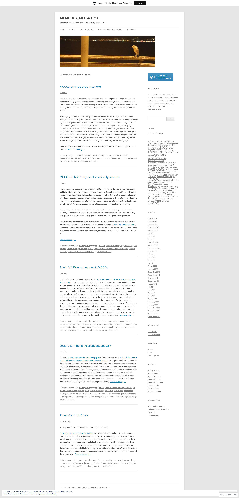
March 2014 (152, 266)
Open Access (95, 394)
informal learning (170, 171)
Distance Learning (97, 391)
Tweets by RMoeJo (155, 133)
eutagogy (120, 324)
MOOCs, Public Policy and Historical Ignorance (89, 177)
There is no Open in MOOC (158, 106)
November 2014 (154, 242)
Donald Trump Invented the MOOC (161, 103)
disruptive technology (158, 158)
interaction (71, 394)
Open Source (106, 394)
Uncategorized (84, 155)
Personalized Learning (114, 327)
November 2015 (154, 227)
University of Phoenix (79, 252)
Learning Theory (171, 174)
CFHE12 (172, 145)
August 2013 (152, 284)
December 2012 (154, 308)
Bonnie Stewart (154, 373)
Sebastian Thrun (154, 192)
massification (162, 177)
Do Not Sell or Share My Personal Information (93, 487)
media (169, 177)
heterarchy (79, 463)
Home (62, 30)
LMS (77, 394)
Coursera (126, 460)
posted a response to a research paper (83, 358)
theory (168, 195)
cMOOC (62, 324)
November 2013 (154, 275)
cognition (171, 148)
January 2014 (153, 269)
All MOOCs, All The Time (79, 18)
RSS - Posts (152, 332)
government (82, 249)
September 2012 (154, 317)
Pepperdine (116, 394)
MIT (174, 177)
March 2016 (152, 221)
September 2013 (154, 281)
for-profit (151, 167)
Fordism (158, 167)
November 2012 (154, 311)
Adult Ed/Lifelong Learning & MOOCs (84, 267)
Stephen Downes (154, 196)
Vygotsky (127, 396)
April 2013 (151, 296)
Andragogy (103, 321)
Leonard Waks (153, 385)
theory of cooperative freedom (107, 396)
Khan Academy (163, 172)
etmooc (151, 349)
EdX (172, 164)
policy (109, 249)
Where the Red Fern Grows (75, 161)
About (71, 30)
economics (109, 391)
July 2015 (151, 233)
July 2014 (151, 254)
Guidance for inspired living (158, 409)
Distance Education (89, 158)
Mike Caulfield (153, 388)
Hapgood (151, 412)
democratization (154, 157)
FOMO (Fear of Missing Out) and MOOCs (76, 433)
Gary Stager (173, 167)
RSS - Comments (154, 335)
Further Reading (86, 30)
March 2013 (152, 299)
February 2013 (153, 302)
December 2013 (154, 272)
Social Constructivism (169, 192)
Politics (115, 249)
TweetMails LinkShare (74, 415)
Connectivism (65, 158)
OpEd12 (164, 182)
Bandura (108, 388)
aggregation (103, 155)
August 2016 (152, 218)
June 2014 (151, 257)
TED (69, 252)
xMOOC (91, 252)
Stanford (168, 194)
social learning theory (126, 249)
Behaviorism (154, 145)
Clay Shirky (152, 148)
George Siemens (156, 168)
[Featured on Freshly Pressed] (160, 80)
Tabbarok (63, 252)
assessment (112, 321)
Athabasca (168, 143)
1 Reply (62, 183)
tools (121, 396)
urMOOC (151, 201)
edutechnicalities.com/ (156, 406)
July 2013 (151, 287)
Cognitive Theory (122, 155)
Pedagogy (154, 186)
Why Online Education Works (123, 225)
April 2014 (151, 263)
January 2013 (153, 305)
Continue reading (76, 149)
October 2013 (153, 278)
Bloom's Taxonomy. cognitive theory (119, 246)
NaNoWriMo (164, 180)
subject (92, 396)
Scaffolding (167, 190)
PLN (125, 327)
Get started (140, 3)
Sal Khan (159, 190)
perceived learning (128, 394)
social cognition (65, 396)
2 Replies (63, 273)
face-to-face (68, 327)
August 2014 (152, 251)
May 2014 (151, 260)
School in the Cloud (118, 158)
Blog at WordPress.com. (68, 487)
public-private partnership (167, 188)
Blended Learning (124, 321)
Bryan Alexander (154, 376)
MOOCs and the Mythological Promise (162, 100)
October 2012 (153, 314)
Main (150, 352)
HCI (73, 463)
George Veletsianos (155, 382)
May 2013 (151, 293)
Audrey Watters (154, 370)
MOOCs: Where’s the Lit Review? (80, 86)
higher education (79, 327)
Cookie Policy (51, 494)
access (101, 388)
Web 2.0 (92, 330)
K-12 (103, 327)
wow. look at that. (154, 109)
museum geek (153, 415)
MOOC (99, 158)
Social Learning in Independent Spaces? (85, 345)
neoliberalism (174, 180)
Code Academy (71, 324)
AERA (165, 141)
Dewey (87, 391)
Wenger (135, 396)
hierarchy (87, 463)
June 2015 (151, 236)
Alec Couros (171, 141)
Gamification (165, 167)
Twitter (175, 196)
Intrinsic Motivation (94, 327)
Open (170, 182)
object (87, 394)
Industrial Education (99, 463)
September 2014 (154, 248)
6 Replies (63, 352)
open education (164, 184)
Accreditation (158, 141)
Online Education (100, 249)
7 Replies (63, 93)
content (81, 391)
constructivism (76, 158)
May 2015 (151, 239)
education (152, 165)
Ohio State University (121, 463)
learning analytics (155, 175)
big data (112, 155)
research (106, 158)
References (131, 30)
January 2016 (153, 224)
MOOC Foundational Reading (110, 30)
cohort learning (84, 324)
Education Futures (163, 165)
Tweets (151, 128)
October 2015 (153, 230)
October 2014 (153, 245)
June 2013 (151, 290)
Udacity (153, 198)
